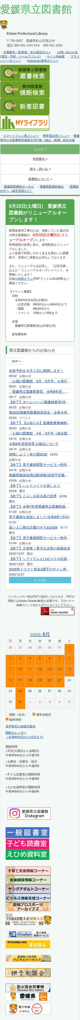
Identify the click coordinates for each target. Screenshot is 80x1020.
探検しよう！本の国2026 (28, 454)
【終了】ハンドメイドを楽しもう (34, 485)
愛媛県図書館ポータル (19, 186)
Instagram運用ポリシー (43, 60)
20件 (15, 361)
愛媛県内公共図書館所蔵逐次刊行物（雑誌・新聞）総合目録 (40, 137)
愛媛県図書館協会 (52, 186)
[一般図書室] (27, 832)
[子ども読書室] (27, 843)
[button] (40, 148)
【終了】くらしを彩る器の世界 (33, 495)
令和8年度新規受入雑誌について (34, 443)
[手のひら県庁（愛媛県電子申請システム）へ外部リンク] (28, 1008)
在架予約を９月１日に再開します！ (36, 370)
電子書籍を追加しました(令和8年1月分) (39, 516)
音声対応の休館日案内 (20, 726)
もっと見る (40, 580)
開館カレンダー (16, 732)
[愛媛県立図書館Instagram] (29, 813)
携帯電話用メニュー (56, 135)
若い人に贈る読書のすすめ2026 (33, 527)
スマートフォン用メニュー (21, 135)
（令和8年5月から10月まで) (24, 737)
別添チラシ (25, 278)
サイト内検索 (56, 56)
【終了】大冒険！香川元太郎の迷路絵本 (39, 548)
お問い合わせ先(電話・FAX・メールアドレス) (39, 54)
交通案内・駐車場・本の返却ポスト (27, 52)
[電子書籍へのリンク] (29, 933)
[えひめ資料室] (27, 854)
